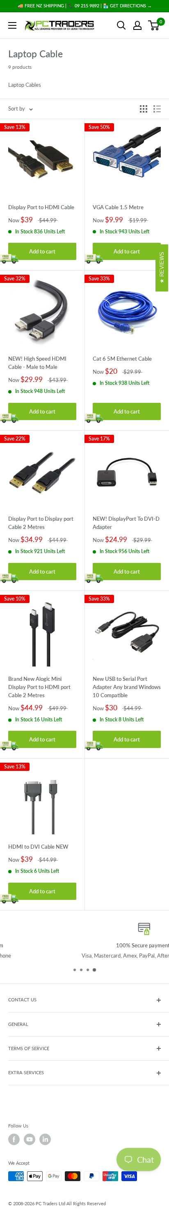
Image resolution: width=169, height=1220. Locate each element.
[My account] (137, 25)
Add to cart (42, 251)
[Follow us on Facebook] (14, 1139)
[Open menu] (12, 25)
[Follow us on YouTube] (29, 1139)
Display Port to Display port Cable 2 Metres (40, 522)
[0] (154, 25)
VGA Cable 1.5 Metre (118, 207)
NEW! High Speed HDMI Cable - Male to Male (37, 362)
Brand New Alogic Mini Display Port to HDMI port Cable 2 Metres (39, 687)
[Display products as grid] (143, 109)
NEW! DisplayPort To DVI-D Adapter (126, 522)
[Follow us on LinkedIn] (45, 1139)
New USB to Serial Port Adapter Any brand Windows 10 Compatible (127, 687)
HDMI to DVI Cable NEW (38, 846)
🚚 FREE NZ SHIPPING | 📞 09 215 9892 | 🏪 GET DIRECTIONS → (85, 5)
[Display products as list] (157, 109)
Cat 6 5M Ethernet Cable (122, 358)
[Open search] (121, 25)
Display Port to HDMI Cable (41, 207)
